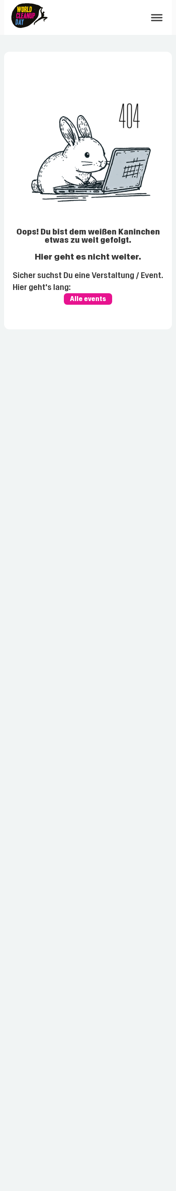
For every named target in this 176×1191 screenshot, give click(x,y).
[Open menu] (157, 18)
